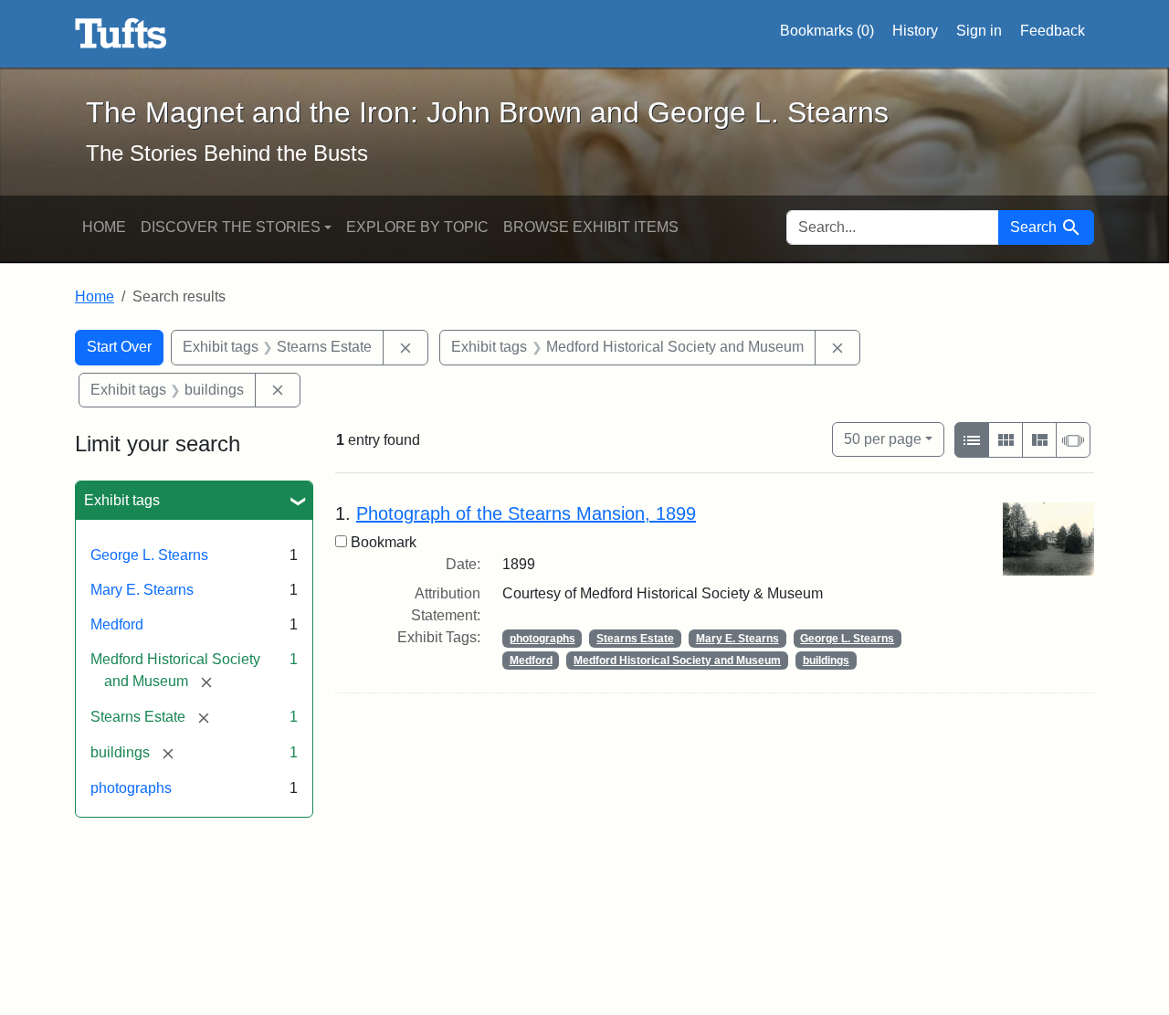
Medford (116, 624)
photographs (131, 788)
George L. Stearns (149, 555)
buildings (826, 660)
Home (104, 227)
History (915, 30)
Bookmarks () (827, 30)
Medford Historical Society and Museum (677, 660)
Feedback (1052, 30)
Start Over (119, 346)
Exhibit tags (122, 500)
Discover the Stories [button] (231, 227)
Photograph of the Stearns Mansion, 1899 (526, 513)
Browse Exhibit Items (591, 227)
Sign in (979, 30)
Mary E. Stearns (142, 589)
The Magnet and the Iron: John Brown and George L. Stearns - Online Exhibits (121, 33)
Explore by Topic (417, 227)
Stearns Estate (635, 638)
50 (883, 438)
